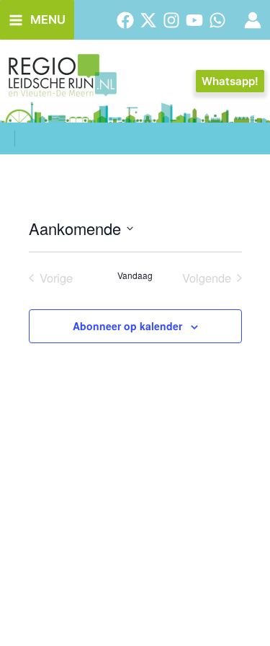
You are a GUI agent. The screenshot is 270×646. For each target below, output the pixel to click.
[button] (230, 81)
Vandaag (135, 275)
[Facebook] (125, 20)
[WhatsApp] (217, 20)
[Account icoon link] (252, 20)
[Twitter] (148, 20)
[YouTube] (194, 20)
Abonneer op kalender (127, 326)
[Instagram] (171, 20)
